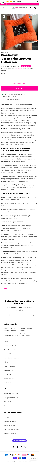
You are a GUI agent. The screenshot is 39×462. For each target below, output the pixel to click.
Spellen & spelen (9, 378)
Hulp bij (6, 362)
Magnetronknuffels (10, 350)
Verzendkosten (18, 68)
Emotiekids (7, 402)
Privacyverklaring (9, 425)
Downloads (7, 374)
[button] (4, 8)
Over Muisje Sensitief (11, 394)
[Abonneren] (33, 315)
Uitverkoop (7, 382)
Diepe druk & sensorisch (12, 358)
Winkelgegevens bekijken (11, 99)
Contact (6, 417)
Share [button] (5, 289)
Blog (5, 406)
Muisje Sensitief (16, 461)
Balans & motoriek (10, 346)
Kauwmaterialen (9, 366)
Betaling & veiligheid (11, 433)
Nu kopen (19, 88)
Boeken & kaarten (10, 354)
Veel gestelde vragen (11, 398)
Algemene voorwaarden (12, 429)
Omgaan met (8, 370)
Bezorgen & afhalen (10, 421)
